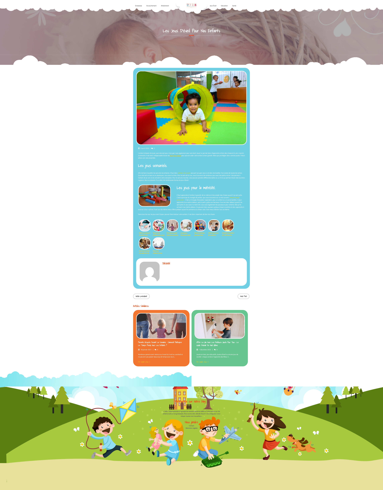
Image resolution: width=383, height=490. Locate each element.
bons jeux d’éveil (175, 155)
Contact (191, 425)
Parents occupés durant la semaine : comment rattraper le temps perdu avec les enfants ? (160, 344)
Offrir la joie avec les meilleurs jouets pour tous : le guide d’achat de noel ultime (217, 344)
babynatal (166, 263)
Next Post (243, 296)
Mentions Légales (191, 428)
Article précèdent (141, 296)
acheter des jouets (184, 173)
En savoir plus (143, 361)
